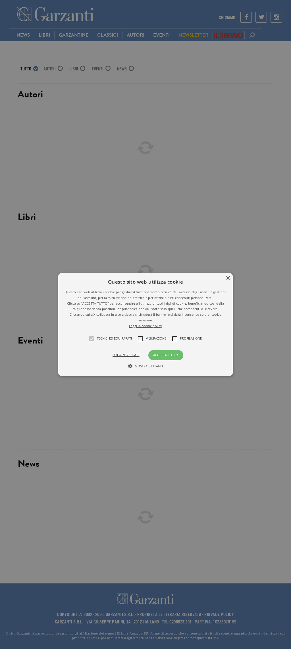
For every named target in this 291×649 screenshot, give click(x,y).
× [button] (228, 278)
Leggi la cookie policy (145, 326)
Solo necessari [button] (126, 355)
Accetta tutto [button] (165, 355)
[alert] (145, 324)
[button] (145, 324)
